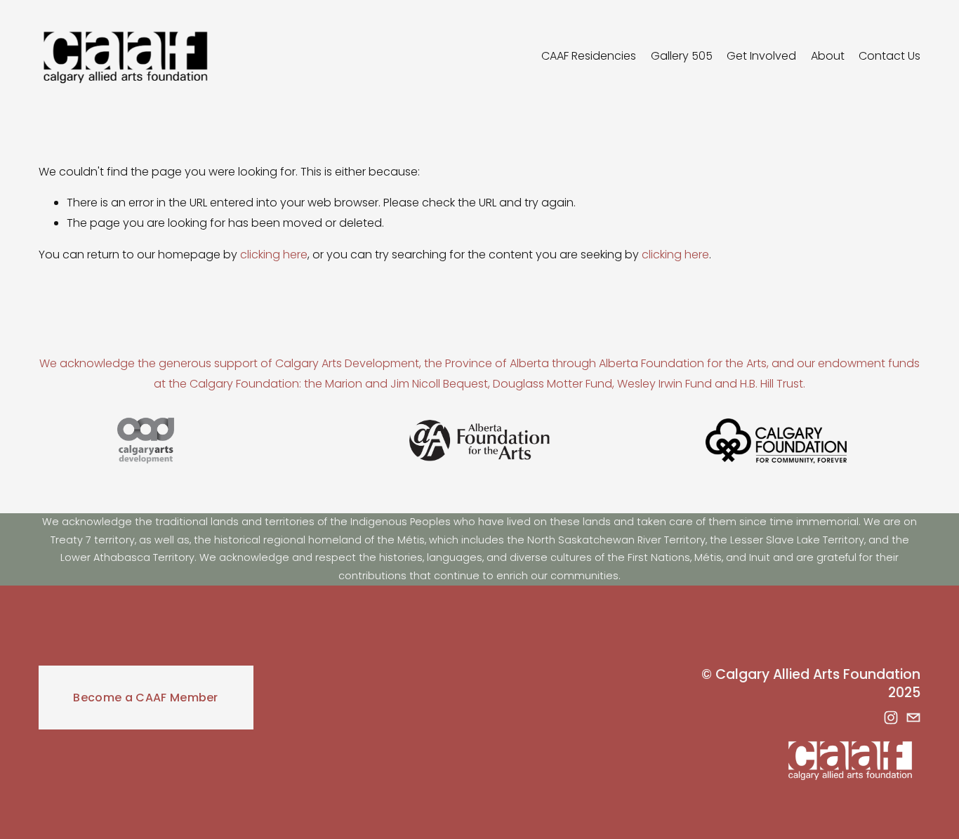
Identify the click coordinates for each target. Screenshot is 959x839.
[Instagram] (891, 718)
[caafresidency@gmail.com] (913, 718)
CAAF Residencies (588, 56)
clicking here (273, 254)
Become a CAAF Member (145, 697)
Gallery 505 (682, 56)
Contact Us (889, 56)
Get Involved (761, 56)
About (828, 56)
